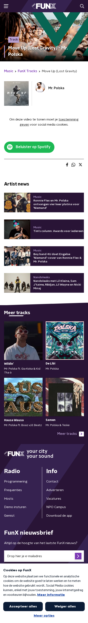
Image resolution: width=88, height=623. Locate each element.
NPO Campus (56, 507)
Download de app (59, 515)
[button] (6, 6)
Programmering (15, 481)
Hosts (8, 498)
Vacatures (53, 498)
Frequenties (13, 490)
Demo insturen (15, 507)
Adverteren (55, 490)
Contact (52, 481)
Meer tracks (67, 433)
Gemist (9, 515)
